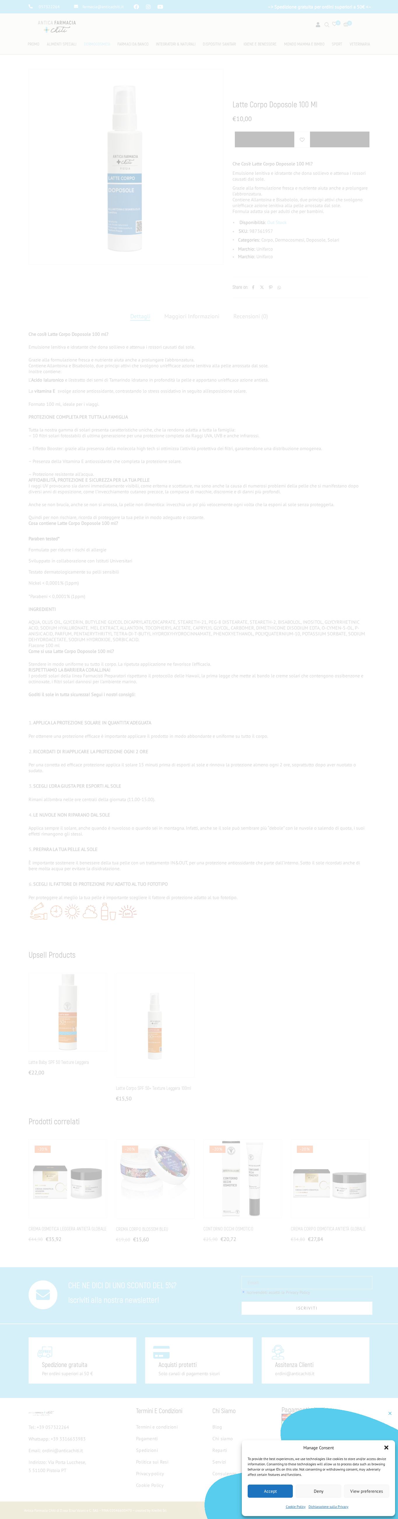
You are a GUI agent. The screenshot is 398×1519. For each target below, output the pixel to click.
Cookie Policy (296, 1506)
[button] (386, 1447)
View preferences (366, 1491)
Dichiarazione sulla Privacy (328, 1506)
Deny (318, 1491)
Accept (270, 1491)
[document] (199, 759)
